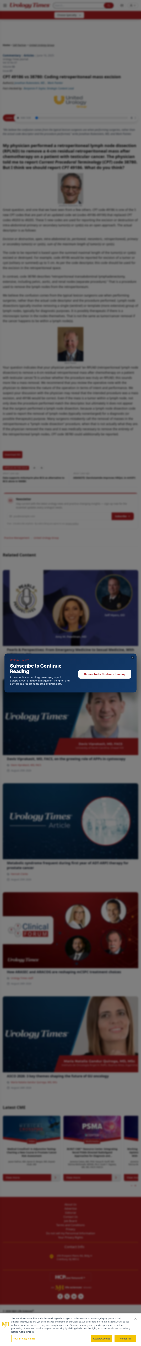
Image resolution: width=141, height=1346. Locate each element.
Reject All (125, 1338)
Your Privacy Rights (24, 1338)
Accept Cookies (101, 1338)
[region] (70, 1329)
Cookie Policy (26, 1331)
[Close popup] (132, 657)
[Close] (135, 1319)
